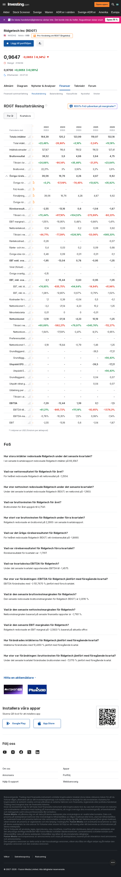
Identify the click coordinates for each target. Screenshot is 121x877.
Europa (115, 12)
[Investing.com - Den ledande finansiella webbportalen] (18, 4)
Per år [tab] (10, 115)
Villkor (6, 856)
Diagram (22, 85)
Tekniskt (79, 85)
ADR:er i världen (65, 12)
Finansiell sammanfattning (16, 94)
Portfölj (66, 775)
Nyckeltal (85, 94)
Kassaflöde (71, 94)
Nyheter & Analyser (43, 85)
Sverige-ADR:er (87, 12)
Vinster (96, 94)
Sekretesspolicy (22, 856)
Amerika (103, 12)
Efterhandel (12, 75)
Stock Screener (21, 12)
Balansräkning (56, 94)
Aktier (6, 12)
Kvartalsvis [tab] (25, 115)
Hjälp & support (10, 781)
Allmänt (8, 85)
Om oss (6, 768)
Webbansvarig (70, 781)
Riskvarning (40, 856)
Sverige (37, 12)
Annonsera (8, 775)
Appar (66, 768)
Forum (92, 85)
